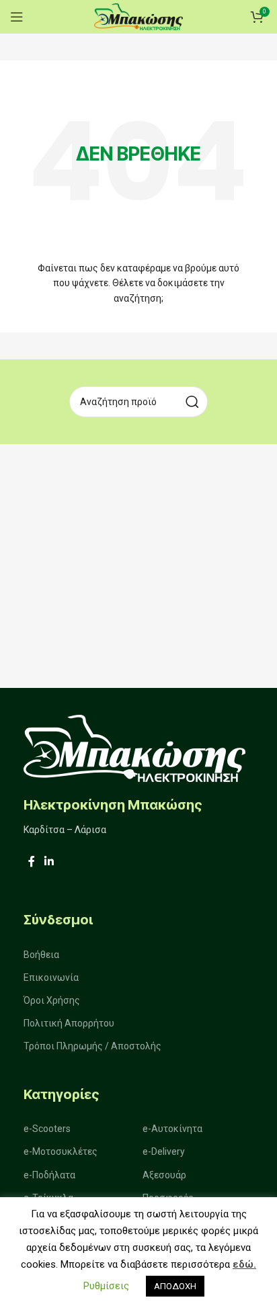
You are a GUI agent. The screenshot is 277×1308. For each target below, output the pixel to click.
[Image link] (134, 747)
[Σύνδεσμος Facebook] (32, 862)
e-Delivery (164, 1151)
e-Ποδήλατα (49, 1175)
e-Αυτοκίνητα (172, 1128)
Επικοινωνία (51, 977)
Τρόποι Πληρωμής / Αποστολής (92, 1046)
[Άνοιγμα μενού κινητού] (16, 16)
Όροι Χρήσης (52, 1000)
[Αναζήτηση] (192, 401)
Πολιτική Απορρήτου (69, 1023)
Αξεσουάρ (164, 1175)
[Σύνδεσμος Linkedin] (49, 862)
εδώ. (244, 1264)
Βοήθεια (41, 954)
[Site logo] (138, 15)
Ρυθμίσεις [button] (106, 1286)
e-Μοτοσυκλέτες (60, 1151)
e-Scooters (47, 1128)
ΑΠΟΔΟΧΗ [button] (175, 1286)
